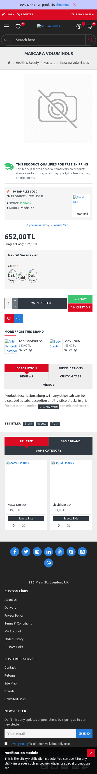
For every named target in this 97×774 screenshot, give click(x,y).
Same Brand (71, 441)
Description (26, 368)
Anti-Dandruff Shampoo (33, 341)
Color (12, 266)
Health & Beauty (27, 62)
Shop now (62, 5)
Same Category (48, 450)
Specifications (70, 368)
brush (28, 423)
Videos (48, 384)
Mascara (49, 62)
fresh (55, 423)
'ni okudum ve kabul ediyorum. (40, 744)
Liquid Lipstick (62, 504)
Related (26, 441)
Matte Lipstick (17, 504)
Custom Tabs (70, 376)
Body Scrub (72, 341)
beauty (41, 423)
